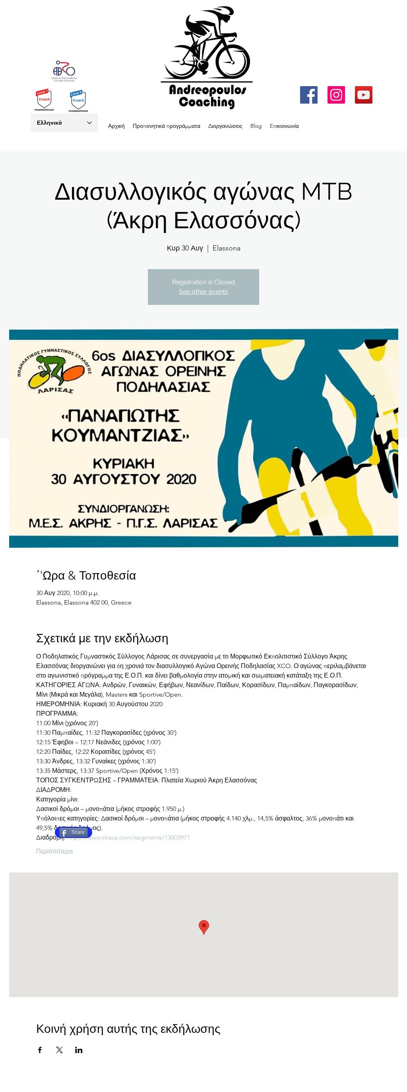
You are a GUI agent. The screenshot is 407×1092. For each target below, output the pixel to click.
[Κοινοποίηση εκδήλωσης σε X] (59, 1050)
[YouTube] (363, 95)
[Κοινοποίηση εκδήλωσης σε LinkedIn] (79, 1050)
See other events (203, 291)
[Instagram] (336, 95)
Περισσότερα (54, 851)
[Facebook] (309, 95)
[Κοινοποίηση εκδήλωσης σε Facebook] (40, 1050)
